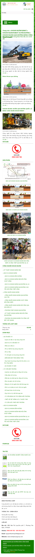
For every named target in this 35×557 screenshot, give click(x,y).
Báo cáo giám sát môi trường (12, 381)
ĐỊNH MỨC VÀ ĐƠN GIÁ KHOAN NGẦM (16, 210)
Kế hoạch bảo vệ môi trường (12, 390)
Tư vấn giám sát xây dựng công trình (14, 355)
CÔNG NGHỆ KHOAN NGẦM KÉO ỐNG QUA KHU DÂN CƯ (16, 306)
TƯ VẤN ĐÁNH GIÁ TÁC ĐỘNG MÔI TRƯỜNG (17, 396)
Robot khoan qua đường (10, 76)
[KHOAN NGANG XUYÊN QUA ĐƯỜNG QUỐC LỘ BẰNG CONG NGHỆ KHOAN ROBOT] (17, 121)
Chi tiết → (5, 73)
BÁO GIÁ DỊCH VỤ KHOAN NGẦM (16, 235)
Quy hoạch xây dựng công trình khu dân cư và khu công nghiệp (16, 362)
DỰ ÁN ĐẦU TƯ (7, 336)
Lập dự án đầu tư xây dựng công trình (14, 339)
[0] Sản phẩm (27, 9)
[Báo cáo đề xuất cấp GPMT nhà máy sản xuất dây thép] (4, 493)
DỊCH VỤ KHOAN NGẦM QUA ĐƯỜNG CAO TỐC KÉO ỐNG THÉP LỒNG (16, 288)
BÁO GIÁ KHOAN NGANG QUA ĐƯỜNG (16, 181)
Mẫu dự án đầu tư (9, 345)
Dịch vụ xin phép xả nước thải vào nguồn (15, 387)
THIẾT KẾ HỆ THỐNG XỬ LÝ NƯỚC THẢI (16, 399)
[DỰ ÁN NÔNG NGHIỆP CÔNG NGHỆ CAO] (4, 457)
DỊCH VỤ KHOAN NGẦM (10, 273)
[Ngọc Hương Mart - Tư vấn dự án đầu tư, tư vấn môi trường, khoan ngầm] (17, 4)
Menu (10, 22)
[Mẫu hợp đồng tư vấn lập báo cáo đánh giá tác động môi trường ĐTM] (4, 480)
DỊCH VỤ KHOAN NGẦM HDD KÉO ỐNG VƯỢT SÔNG (15, 280)
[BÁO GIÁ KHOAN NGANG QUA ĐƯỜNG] (16, 179)
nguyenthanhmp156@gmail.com (15, 533)
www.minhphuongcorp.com (15, 536)
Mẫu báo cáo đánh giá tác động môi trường (15, 378)
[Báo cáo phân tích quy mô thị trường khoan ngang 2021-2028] (4, 487)
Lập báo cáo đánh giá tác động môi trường (15, 372)
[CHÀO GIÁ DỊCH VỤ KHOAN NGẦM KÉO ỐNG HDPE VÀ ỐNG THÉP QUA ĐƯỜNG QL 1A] (16, 259)
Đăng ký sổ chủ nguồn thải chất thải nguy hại (16, 384)
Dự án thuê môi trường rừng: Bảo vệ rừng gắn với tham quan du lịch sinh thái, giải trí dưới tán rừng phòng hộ (19, 464)
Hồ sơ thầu (7, 352)
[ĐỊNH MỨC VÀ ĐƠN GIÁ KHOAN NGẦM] (16, 208)
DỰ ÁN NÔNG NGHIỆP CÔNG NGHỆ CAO (19, 455)
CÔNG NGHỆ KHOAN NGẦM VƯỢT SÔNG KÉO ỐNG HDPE (16, 301)
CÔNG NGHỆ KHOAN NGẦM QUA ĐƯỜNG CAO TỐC (16, 296)
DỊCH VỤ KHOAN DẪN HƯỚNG (13, 276)
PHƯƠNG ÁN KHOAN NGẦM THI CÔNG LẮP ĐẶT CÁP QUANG (16, 319)
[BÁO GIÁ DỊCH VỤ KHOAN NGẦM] (16, 233)
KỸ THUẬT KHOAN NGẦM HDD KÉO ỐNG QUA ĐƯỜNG (16, 314)
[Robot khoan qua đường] (17, 87)
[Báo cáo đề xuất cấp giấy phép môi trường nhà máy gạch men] (4, 473)
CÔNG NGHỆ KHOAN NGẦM (11, 292)
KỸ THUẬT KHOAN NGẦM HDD (12, 270)
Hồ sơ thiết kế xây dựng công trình (13, 349)
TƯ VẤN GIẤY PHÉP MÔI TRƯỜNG (14, 402)
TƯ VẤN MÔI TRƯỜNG (10, 369)
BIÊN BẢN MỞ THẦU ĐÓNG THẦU (14, 358)
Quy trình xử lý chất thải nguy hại (13, 393)
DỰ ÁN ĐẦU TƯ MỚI (10, 366)
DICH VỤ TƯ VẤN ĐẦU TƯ (11, 342)
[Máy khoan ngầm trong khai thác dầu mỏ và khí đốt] (17, 52)
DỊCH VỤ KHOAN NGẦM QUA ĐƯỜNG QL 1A (16, 284)
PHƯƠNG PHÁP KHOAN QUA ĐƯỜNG (15, 310)
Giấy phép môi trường (10, 375)
